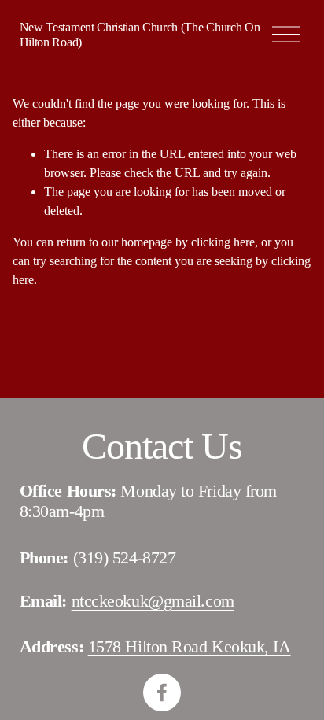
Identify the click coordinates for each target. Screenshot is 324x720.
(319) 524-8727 (124, 557)
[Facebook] (162, 692)
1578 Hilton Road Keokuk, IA (189, 646)
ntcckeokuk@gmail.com (153, 601)
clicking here (223, 242)
